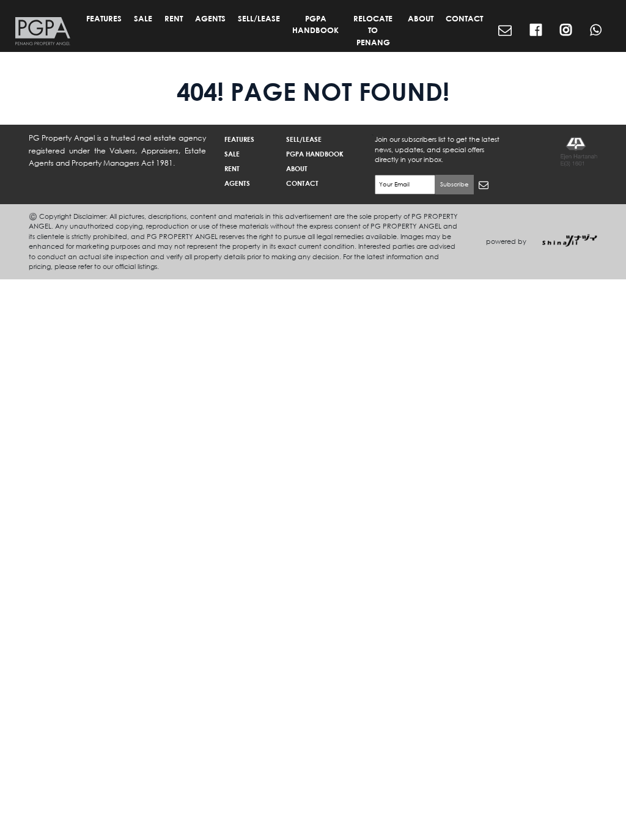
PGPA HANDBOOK (315, 24)
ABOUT (420, 18)
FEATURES (104, 18)
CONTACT (464, 18)
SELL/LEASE (259, 18)
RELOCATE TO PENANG (372, 30)
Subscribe (454, 184)
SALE (143, 18)
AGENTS (210, 18)
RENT (173, 18)
